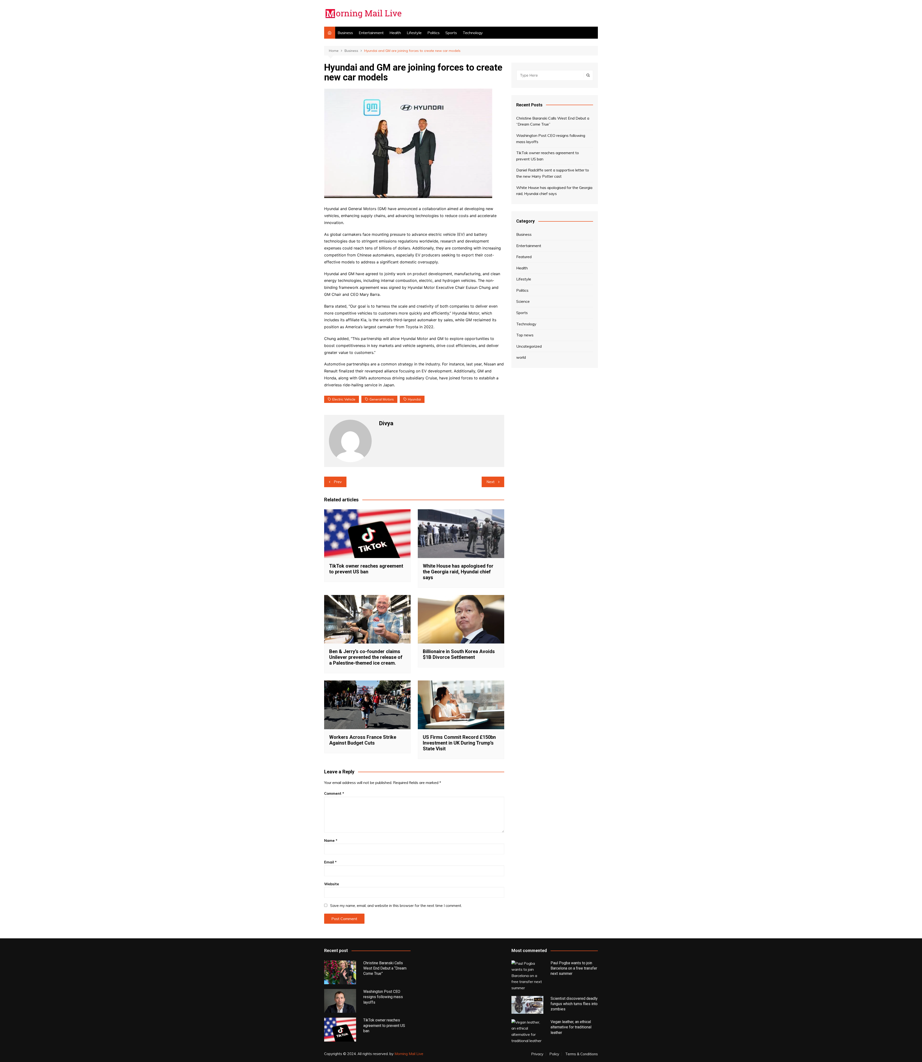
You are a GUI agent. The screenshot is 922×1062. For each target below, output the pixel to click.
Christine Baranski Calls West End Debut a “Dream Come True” (552, 121)
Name (330, 840)
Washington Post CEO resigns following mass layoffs (550, 138)
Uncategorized (529, 346)
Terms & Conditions (581, 1054)
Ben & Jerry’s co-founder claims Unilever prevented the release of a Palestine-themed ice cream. (365, 657)
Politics (433, 32)
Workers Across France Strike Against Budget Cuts (362, 740)
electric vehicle (343, 399)
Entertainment (371, 32)
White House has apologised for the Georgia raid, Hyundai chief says (458, 571)
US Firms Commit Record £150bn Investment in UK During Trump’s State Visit (459, 743)
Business (345, 32)
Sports (451, 32)
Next (490, 481)
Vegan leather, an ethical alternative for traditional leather (571, 1027)
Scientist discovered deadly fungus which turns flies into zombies (574, 1004)
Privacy (537, 1054)
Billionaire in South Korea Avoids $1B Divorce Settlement (459, 654)
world (521, 357)
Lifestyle (414, 32)
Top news (525, 335)
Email (330, 862)
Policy (554, 1054)
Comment (334, 793)
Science (523, 301)
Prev (338, 481)
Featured (524, 256)
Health (395, 32)
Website (331, 884)
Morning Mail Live (408, 1053)
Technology (473, 32)
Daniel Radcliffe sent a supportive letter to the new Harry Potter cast (552, 173)
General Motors (382, 399)
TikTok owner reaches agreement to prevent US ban (366, 569)
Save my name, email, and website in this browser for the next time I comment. (396, 905)
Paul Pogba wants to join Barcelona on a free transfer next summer (574, 968)
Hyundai (414, 399)
